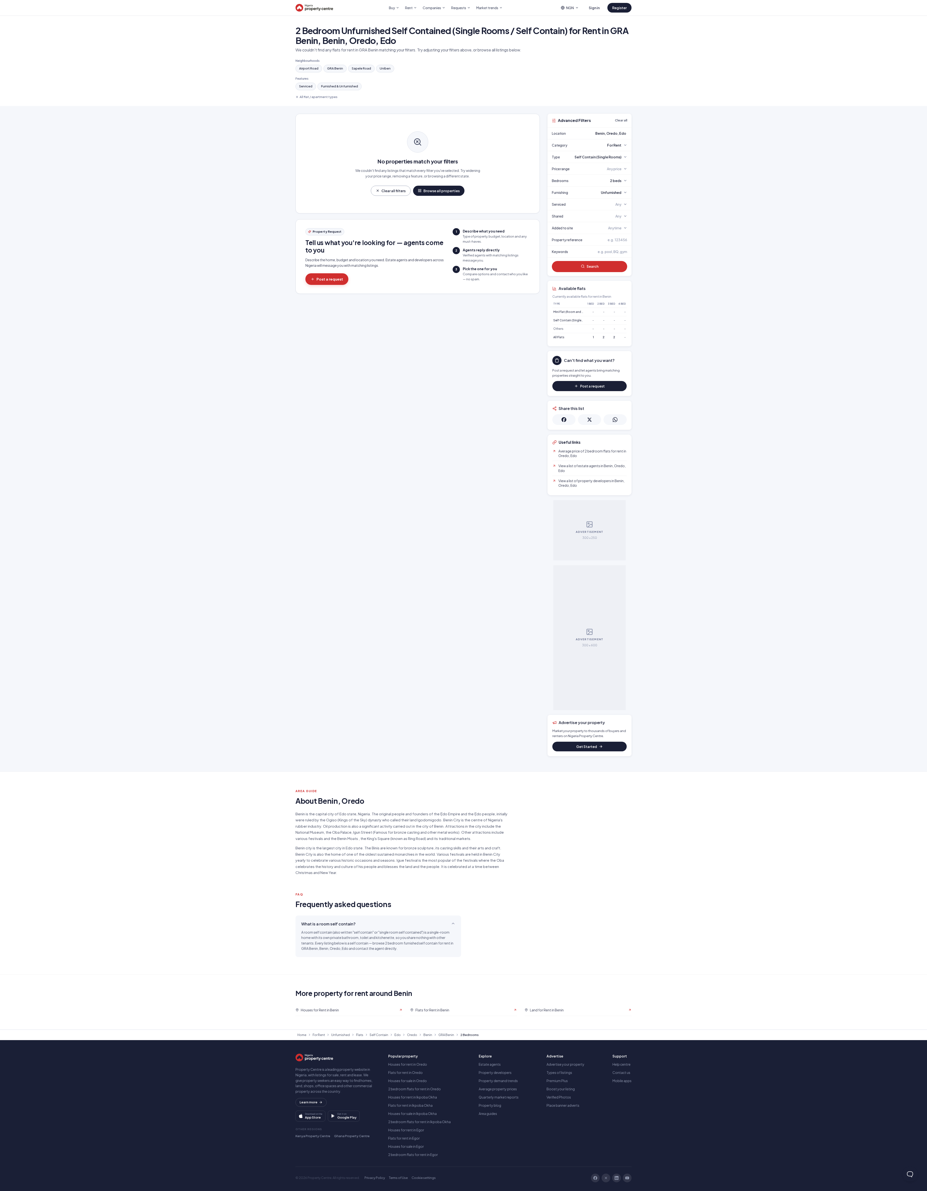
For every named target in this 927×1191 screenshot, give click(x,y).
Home (301, 1035)
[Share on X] (589, 419)
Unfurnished (340, 1035)
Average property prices (498, 1089)
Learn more (308, 1102)
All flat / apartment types (318, 97)
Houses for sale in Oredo (407, 1080)
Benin (427, 1035)
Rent (409, 8)
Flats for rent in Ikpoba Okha (410, 1105)
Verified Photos (559, 1097)
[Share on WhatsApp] (615, 419)
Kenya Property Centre (312, 1136)
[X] (606, 1178)
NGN (570, 8)
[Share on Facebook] (564, 419)
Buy (392, 8)
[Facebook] (595, 1178)
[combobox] (601, 133)
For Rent (319, 1035)
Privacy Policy (375, 1178)
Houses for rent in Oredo (407, 1064)
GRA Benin (335, 68)
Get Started (586, 746)
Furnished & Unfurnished (339, 86)
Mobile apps (622, 1080)
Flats (359, 1035)
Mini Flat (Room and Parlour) (573, 312)
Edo (397, 1035)
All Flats (558, 337)
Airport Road (308, 68)
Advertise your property (565, 1064)
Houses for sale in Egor (406, 1146)
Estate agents (490, 1064)
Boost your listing (561, 1089)
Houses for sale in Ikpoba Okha (412, 1113)
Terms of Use (398, 1178)
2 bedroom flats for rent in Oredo (414, 1089)
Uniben (385, 68)
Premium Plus (557, 1080)
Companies (432, 8)
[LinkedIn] (616, 1178)
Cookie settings (424, 1178)
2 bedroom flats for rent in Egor (413, 1154)
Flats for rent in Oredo (405, 1072)
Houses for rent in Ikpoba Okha (412, 1097)
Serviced (305, 86)
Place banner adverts (563, 1105)
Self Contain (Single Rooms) (573, 320)
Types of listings (559, 1072)
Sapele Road (361, 68)
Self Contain (379, 1035)
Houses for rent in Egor (406, 1130)
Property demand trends (498, 1080)
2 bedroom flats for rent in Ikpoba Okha (419, 1122)
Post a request (329, 279)
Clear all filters (393, 191)
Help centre (621, 1064)
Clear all (621, 120)
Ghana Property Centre (352, 1136)
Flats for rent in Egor (404, 1138)
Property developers (495, 1072)
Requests (458, 8)
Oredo (412, 1035)
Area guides (488, 1113)
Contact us (621, 1072)
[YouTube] (627, 1178)
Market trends (487, 8)
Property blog (490, 1105)
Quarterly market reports (499, 1097)
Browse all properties (441, 191)
